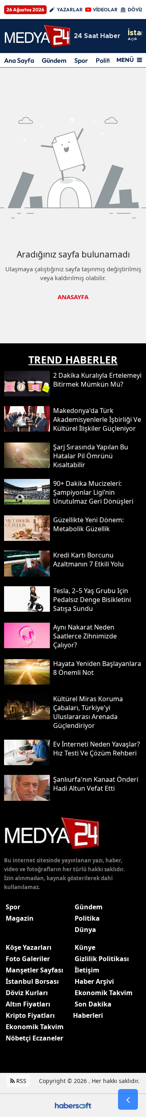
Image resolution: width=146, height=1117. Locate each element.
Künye (85, 947)
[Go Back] (128, 1099)
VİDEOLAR (105, 9)
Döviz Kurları (27, 992)
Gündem (54, 60)
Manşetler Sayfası (34, 970)
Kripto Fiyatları (30, 1015)
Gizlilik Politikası (102, 958)
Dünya (85, 929)
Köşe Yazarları (29, 947)
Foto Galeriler (28, 958)
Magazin (20, 918)
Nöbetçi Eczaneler (34, 1038)
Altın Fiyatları (28, 1004)
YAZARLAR (70, 9)
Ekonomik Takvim (35, 1026)
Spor (81, 60)
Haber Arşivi (94, 981)
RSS (20, 1081)
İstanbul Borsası (32, 981)
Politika (87, 918)
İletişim (87, 970)
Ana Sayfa (19, 60)
